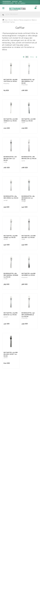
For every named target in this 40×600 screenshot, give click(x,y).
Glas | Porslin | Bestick (12, 20)
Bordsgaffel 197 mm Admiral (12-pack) (28, 81)
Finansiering (7, 1)
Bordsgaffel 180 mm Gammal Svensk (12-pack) (11, 275)
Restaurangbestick (25, 20)
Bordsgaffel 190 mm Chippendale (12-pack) (28, 314)
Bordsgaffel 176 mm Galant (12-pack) (10, 158)
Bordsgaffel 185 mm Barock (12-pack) (28, 198)
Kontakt (15, 1)
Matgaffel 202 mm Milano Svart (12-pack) (11, 354)
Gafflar (13, 22)
